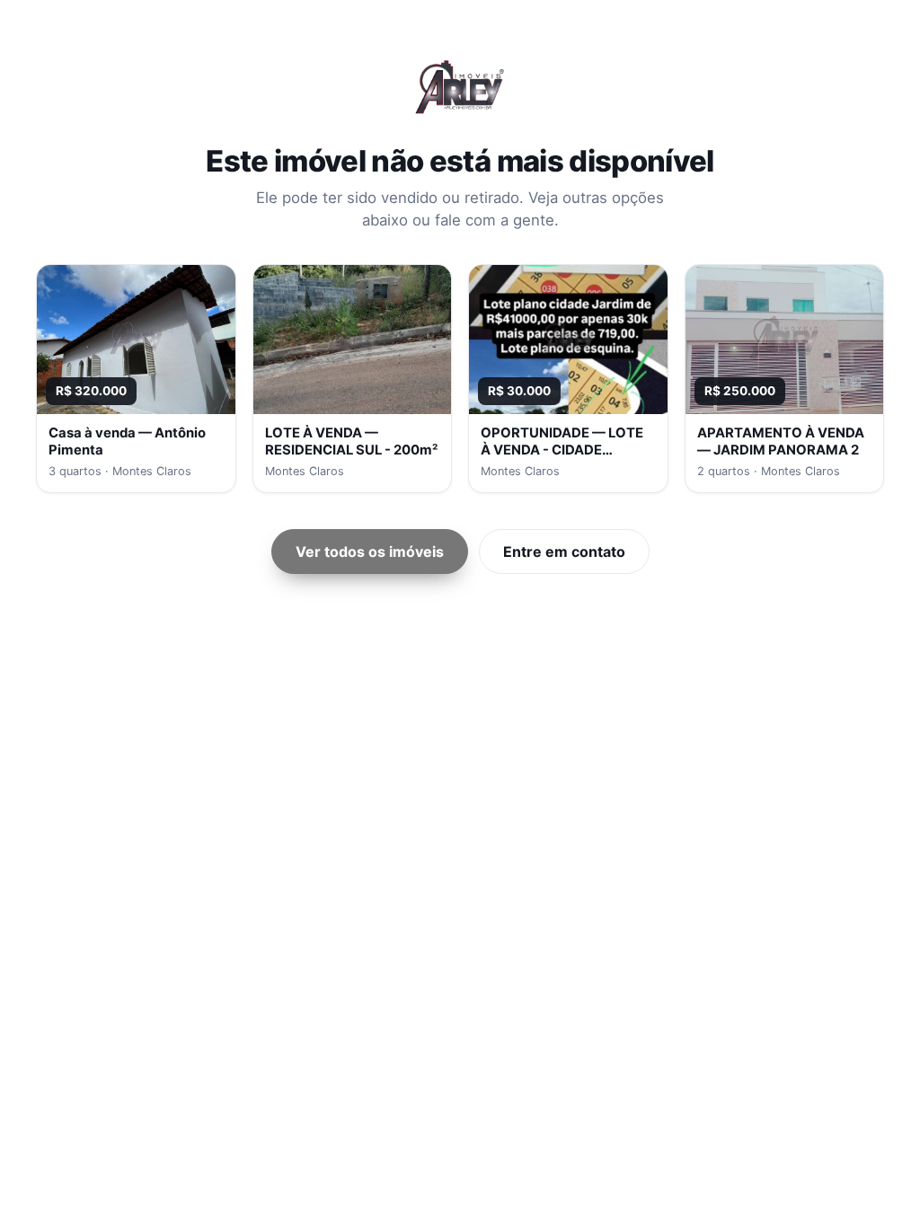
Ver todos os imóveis (370, 552)
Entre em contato (564, 552)
